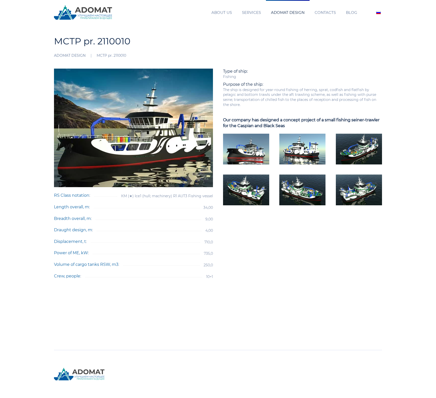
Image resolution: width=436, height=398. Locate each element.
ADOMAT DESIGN (288, 12)
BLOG (351, 12)
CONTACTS (325, 12)
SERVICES (251, 12)
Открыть (246, 149)
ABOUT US (221, 12)
